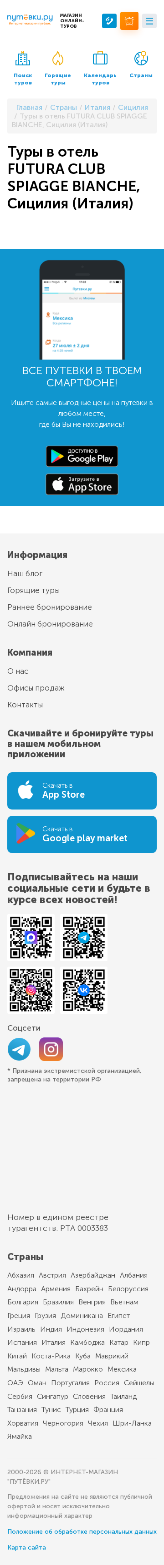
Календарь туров (100, 79)
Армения (56, 1288)
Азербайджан (93, 1275)
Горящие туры (58, 79)
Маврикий (111, 1356)
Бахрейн (89, 1288)
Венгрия (92, 1302)
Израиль (21, 1329)
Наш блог (24, 573)
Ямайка (19, 1436)
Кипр (141, 1342)
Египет (119, 1315)
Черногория (63, 1423)
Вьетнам (124, 1302)
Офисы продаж (36, 687)
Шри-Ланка (132, 1423)
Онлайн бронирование (50, 623)
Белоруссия (128, 1288)
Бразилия (58, 1302)
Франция (108, 1409)
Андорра (21, 1288)
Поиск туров (23, 79)
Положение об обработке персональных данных (82, 1531)
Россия (106, 1382)
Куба (83, 1356)
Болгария (22, 1302)
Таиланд (123, 1396)
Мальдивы (24, 1369)
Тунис (51, 1409)
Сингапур (52, 1396)
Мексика (122, 1369)
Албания (134, 1275)
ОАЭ (15, 1382)
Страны (141, 75)
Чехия (98, 1423)
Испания (22, 1342)
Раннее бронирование (49, 607)
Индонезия (85, 1329)
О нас (17, 671)
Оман (37, 1382)
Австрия (52, 1275)
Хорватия (22, 1423)
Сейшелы (139, 1382)
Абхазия (20, 1275)
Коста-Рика (51, 1356)
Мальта (56, 1369)
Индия (51, 1329)
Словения (89, 1396)
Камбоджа (87, 1342)
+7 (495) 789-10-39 (109, 21)
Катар (118, 1342)
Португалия (70, 1382)
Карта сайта (26, 1547)
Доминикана (82, 1315)
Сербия (19, 1396)
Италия (53, 1342)
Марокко (88, 1369)
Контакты (25, 704)
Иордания (126, 1329)
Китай (17, 1356)
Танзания (22, 1409)
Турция (77, 1409)
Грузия (45, 1315)
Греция (18, 1315)
